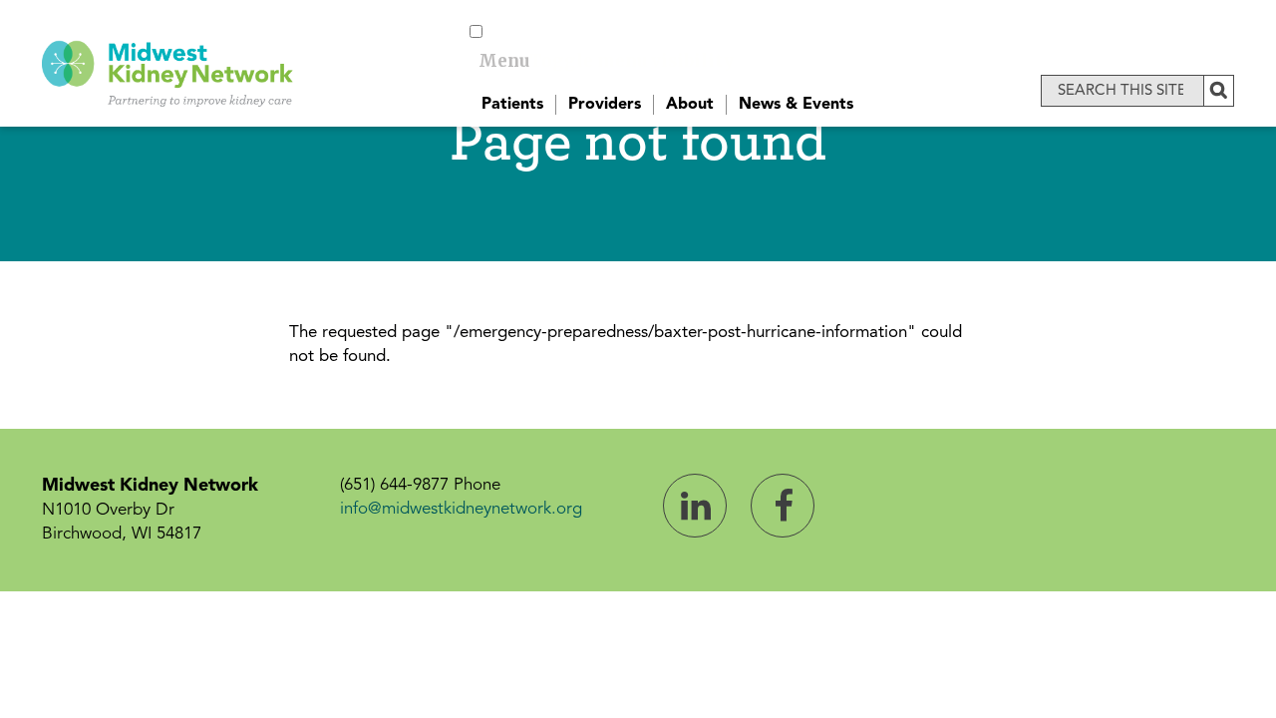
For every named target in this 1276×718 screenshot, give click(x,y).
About (690, 105)
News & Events (796, 105)
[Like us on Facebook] (782, 506)
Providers (604, 105)
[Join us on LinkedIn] (695, 506)
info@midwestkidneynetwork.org (461, 509)
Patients (512, 105)
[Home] (167, 71)
